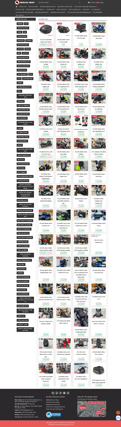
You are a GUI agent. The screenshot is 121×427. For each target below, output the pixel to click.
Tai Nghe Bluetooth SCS (24, 87)
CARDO (20, 128)
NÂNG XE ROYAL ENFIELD (25, 255)
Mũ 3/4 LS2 (21, 159)
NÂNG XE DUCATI (23, 233)
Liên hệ (71, 424)
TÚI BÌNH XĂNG (22, 132)
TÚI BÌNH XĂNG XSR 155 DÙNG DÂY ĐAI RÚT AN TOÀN (81, 299)
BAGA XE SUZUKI (23, 285)
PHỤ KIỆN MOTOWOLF (41, 12)
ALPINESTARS (22, 36)
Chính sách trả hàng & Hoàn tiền (55, 407)
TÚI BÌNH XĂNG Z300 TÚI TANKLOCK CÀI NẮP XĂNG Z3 (63, 226)
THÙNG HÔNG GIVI (24, 61)
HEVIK (20, 145)
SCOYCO (25, 53)
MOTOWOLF (21, 268)
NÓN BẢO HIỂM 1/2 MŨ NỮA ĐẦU (25, 311)
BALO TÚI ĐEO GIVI (74, 9)
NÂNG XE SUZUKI (23, 246)
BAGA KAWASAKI (23, 294)
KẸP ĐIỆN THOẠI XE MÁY (58, 12)
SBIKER (20, 23)
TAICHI (27, 49)
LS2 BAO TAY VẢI (23, 180)
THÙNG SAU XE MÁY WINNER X (25, 205)
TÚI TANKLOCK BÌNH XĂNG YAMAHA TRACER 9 (46, 379)
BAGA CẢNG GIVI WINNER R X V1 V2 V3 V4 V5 (25, 299)
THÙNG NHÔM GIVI (24, 155)
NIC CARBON (22, 172)
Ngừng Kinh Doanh (23, 57)
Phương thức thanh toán (53, 404)
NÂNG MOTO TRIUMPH (25, 237)
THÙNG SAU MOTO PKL (25, 210)
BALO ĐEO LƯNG (23, 136)
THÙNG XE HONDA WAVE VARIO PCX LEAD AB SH (25, 186)
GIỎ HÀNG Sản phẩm (96, 2)
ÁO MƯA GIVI (50, 9)
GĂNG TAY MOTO (62, 9)
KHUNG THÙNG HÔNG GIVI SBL (25, 329)
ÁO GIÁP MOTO (96, 9)
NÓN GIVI (21, 101)
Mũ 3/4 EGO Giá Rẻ (23, 163)
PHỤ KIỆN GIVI (22, 200)
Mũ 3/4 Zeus (21, 168)
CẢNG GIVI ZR (20, 9)
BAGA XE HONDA (23, 281)
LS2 (25, 32)
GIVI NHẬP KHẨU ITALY (25, 176)
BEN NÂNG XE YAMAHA (25, 220)
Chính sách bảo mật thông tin (54, 409)
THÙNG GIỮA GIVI (23, 66)
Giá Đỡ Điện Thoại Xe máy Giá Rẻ (25, 123)
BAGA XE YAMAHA (23, 277)
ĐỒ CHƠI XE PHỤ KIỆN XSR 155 (35, 9)
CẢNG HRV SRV (27, 78)
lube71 (19, 91)
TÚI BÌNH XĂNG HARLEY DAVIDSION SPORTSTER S (46, 176)
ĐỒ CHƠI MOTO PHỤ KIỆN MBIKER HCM (79, 12)
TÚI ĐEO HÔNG (22, 141)
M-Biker (20, 82)
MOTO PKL (21, 264)
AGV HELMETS (22, 74)
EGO (26, 23)
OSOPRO (20, 273)
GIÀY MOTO (85, 9)
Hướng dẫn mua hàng (52, 400)
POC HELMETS (22, 118)
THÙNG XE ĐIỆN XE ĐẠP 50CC (25, 215)
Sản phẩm (58, 424)
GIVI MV (20, 49)
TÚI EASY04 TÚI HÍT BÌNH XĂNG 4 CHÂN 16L (46, 354)
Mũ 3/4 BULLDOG (23, 44)
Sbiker (95, 399)
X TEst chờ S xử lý (23, 320)
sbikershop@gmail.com (26, 410)
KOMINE (29, 40)
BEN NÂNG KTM (22, 241)
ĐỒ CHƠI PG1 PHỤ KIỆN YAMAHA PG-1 (86, 6)
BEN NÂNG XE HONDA (24, 224)
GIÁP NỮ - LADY (22, 324)
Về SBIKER (50, 424)
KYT (30, 74)
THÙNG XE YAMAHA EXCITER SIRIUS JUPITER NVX (25, 194)
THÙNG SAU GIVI (23, 28)
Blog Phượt (20, 15)
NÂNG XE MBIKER (23, 105)
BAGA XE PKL (22, 289)
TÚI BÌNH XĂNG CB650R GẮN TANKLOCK (99, 201)
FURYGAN (21, 40)
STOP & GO (21, 316)
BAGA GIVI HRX (33, 6)
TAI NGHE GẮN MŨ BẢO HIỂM (24, 12)
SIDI (19, 53)
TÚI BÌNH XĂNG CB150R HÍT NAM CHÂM (63, 379)
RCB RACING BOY (23, 114)
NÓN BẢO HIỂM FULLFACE (48, 6)
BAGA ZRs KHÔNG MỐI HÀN (25, 150)
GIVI (19, 78)
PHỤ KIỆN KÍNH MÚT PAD (25, 96)
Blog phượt (65, 424)
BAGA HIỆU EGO (23, 306)
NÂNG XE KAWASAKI (24, 229)
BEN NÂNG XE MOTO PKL (65, 6)
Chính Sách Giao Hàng (52, 402)
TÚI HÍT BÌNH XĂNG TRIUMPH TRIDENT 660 (63, 201)
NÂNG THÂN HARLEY (24, 260)
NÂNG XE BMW (22, 250)
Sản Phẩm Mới (97, 12)
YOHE (19, 32)
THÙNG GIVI (23, 6)
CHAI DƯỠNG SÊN (23, 109)
